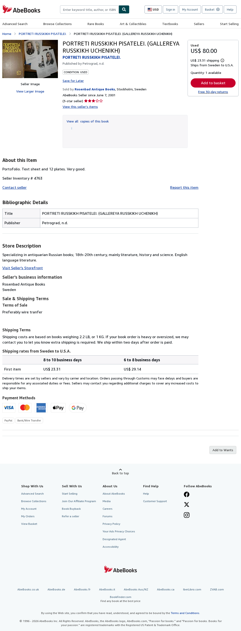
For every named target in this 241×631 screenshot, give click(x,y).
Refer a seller (70, 516)
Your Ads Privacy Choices (119, 531)
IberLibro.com (192, 589)
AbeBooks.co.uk (28, 589)
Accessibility (111, 546)
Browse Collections (57, 24)
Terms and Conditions (185, 613)
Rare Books (96, 24)
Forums (107, 516)
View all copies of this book (88, 121)
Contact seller (14, 187)
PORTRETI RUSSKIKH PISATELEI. (42, 34)
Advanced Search (15, 24)
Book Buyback (71, 508)
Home (6, 34)
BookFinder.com (120, 599)
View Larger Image (30, 91)
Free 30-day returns (213, 92)
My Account (190, 9)
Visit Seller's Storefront (22, 267)
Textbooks (170, 24)
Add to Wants (223, 450)
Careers (107, 508)
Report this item (184, 187)
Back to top (120, 473)
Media (107, 501)
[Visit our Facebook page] (186, 494)
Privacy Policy (111, 524)
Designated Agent (114, 539)
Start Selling (229, 24)
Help (230, 9)
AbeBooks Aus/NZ (136, 589)
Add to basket (213, 82)
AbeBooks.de (56, 589)
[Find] (124, 9)
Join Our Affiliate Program (79, 501)
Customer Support (155, 501)
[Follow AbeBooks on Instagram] (186, 516)
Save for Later (73, 81)
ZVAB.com (217, 589)
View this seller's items (80, 107)
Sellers (199, 24)
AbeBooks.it (107, 589)
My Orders (28, 516)
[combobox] (89, 9)
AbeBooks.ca (165, 589)
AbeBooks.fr (82, 589)
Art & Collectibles (133, 24)
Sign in (170, 9)
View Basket (29, 524)
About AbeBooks (114, 493)
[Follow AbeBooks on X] (186, 505)
